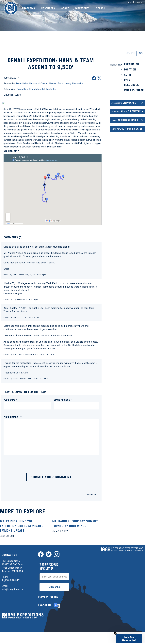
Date (127, 79)
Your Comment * (13, 416)
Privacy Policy (48, 597)
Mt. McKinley (49, 89)
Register (139, 3)
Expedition (131, 64)
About (65, 8)
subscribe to (123, 102)
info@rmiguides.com (13, 589)
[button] (129, 638)
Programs (28, 8)
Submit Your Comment (51, 477)
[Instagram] (56, 554)
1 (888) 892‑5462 (11, 580)
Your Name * (10, 399)
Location (130, 69)
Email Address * (63, 399)
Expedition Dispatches (29, 89)
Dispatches (82, 8)
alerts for (126, 128)
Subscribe (54, 587)
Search (100, 8)
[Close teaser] (115, 633)
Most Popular (134, 90)
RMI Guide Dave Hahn (51, 146)
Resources (48, 8)
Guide (128, 74)
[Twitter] (49, 554)
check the (125, 111)
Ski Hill (75, 129)
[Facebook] (41, 554)
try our (124, 120)
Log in (129, 3)
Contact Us (9, 555)
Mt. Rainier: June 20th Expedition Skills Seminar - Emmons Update (21, 525)
